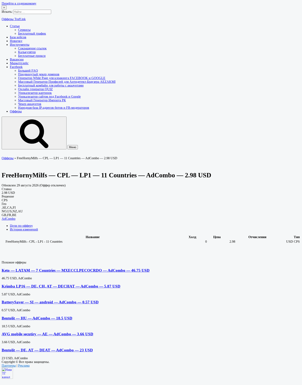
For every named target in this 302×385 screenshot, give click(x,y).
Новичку (16, 41)
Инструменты (19, 44)
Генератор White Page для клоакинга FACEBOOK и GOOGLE (61, 78)
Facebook (16, 67)
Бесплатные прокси (32, 55)
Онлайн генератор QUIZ (35, 89)
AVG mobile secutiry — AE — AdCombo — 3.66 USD (47, 334)
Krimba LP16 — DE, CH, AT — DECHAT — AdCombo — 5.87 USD (61, 286)
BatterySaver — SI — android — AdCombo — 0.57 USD (50, 302)
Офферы (16, 111)
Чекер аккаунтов (29, 104)
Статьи (15, 26)
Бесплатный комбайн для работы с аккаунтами (51, 85)
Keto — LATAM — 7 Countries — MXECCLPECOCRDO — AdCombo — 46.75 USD (76, 270)
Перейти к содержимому (19, 3)
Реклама (24, 365)
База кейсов (18, 37)
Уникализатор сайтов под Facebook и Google (49, 96)
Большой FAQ (28, 70)
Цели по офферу (21, 225)
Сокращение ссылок (32, 48)
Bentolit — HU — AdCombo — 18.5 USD (37, 318)
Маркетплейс (19, 63)
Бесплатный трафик (32, 33)
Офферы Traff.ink (14, 19)
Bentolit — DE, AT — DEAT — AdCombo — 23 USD (47, 350)
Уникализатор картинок (35, 93)
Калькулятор (27, 52)
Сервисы (24, 30)
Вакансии (17, 59)
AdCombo (8, 218)
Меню (72, 147)
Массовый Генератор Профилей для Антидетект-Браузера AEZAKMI (66, 81)
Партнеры (9, 365)
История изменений (24, 229)
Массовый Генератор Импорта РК (42, 100)
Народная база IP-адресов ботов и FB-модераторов (53, 107)
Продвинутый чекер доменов (38, 74)
